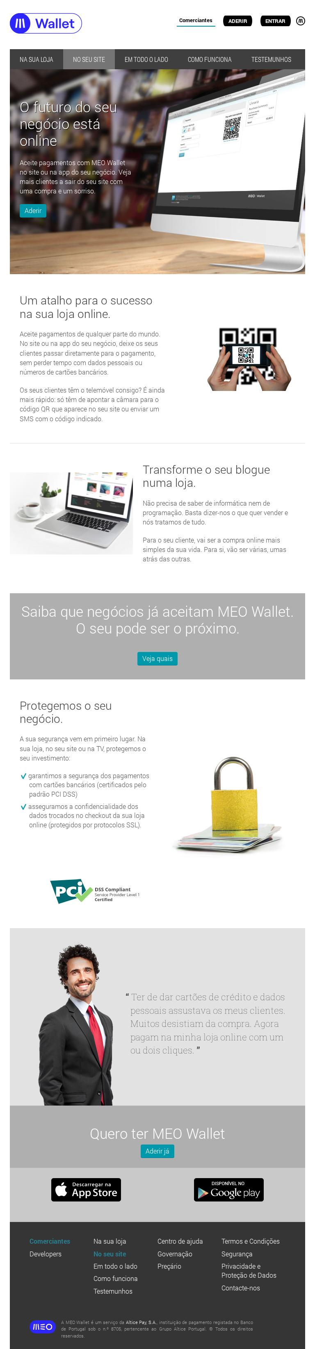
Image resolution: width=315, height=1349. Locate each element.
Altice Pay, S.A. (141, 1322)
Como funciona (210, 59)
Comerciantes (195, 20)
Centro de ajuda (180, 1241)
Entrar (275, 21)
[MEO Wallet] (61, 24)
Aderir (237, 21)
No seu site (89, 59)
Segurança (237, 1253)
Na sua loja (36, 59)
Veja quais (157, 658)
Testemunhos (271, 59)
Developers (46, 1253)
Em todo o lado (146, 59)
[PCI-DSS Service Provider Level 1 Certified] (86, 889)
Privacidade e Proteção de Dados (248, 1270)
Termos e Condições (250, 1241)
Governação (175, 1253)
